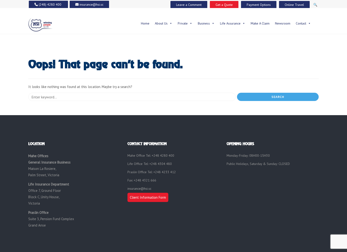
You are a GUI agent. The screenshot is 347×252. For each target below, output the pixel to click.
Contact (301, 23)
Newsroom (282, 23)
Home (145, 23)
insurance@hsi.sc (139, 188)
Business (204, 23)
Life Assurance (230, 23)
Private (183, 23)
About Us (161, 23)
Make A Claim (260, 23)
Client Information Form (148, 197)
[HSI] (40, 24)
